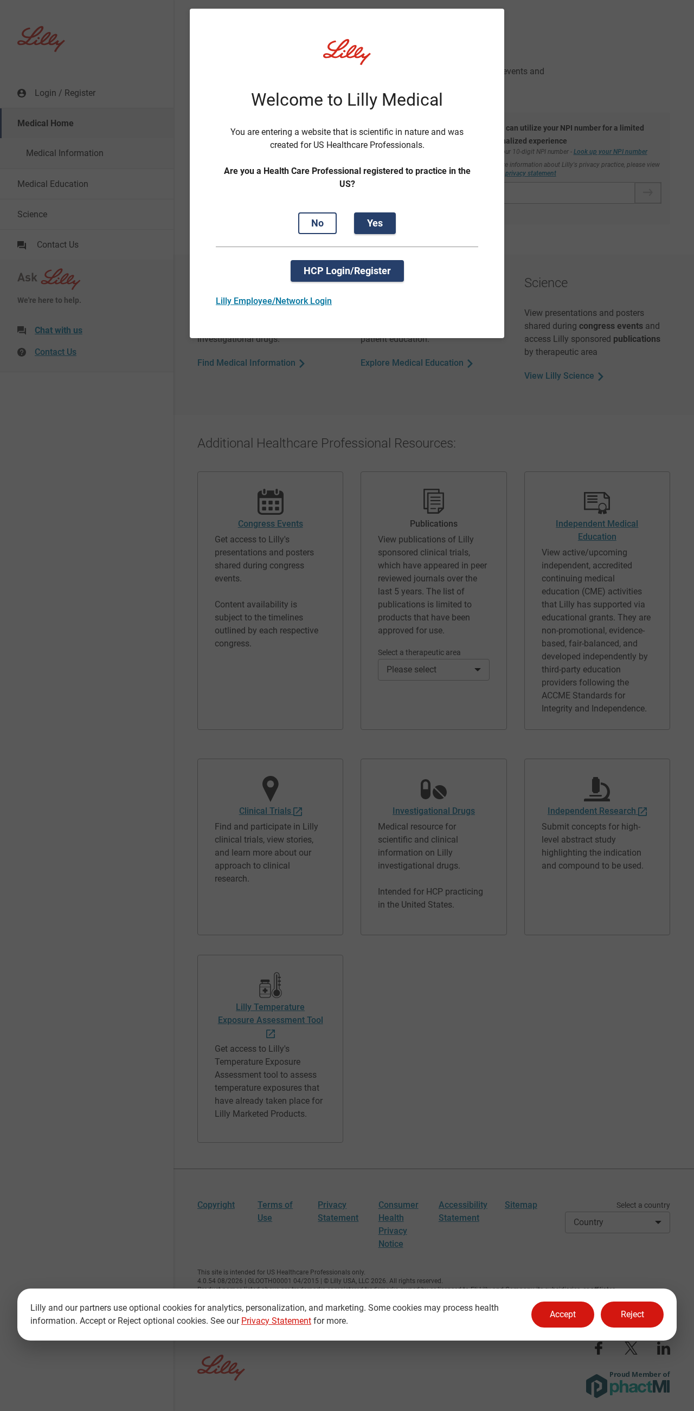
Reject (632, 1314)
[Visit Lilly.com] (347, 58)
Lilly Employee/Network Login (274, 301)
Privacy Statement (276, 1321)
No (317, 223)
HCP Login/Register (347, 270)
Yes (375, 223)
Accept (563, 1314)
